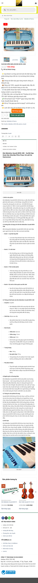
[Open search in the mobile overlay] (19, 10)
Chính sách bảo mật (8, 546)
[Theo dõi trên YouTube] (12, 517)
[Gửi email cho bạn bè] (12, 136)
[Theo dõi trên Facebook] (3, 517)
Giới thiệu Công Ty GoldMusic (10, 543)
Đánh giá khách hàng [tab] (9, 149)
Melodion (10, 124)
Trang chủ (6, 19)
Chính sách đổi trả (7, 536)
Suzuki (24, 124)
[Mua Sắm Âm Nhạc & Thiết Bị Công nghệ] (19, 3)
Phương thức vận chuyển (9, 533)
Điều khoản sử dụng (8, 548)
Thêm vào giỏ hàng (17, 115)
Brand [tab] (5, 143)
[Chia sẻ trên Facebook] (6, 136)
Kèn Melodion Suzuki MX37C (9, 502)
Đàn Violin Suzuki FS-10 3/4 (26, 502)
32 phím (6, 124)
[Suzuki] (4, 128)
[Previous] (2, 495)
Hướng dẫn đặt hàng (8, 530)
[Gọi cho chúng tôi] (9, 517)
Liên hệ (5, 551)
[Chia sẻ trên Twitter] (9, 136)
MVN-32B (15, 124)
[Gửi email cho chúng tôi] (6, 517)
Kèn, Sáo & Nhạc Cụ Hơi (17, 19)
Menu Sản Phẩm (8, 15)
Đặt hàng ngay (6, 508)
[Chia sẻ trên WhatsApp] (3, 136)
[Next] (36, 495)
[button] (2, 3)
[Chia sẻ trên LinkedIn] (18, 136)
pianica (20, 124)
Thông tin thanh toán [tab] (10, 146)
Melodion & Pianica (29, 19)
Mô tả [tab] (4, 140)
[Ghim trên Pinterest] (15, 136)
